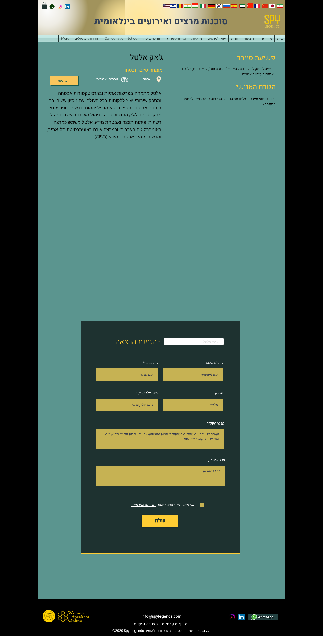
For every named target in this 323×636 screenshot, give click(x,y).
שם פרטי (151, 363)
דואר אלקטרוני (147, 393)
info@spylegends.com (161, 616)
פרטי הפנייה (215, 423)
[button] (44, 5)
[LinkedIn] (67, 6)
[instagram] (59, 6)
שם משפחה (214, 363)
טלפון (219, 393)
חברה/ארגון (216, 460)
